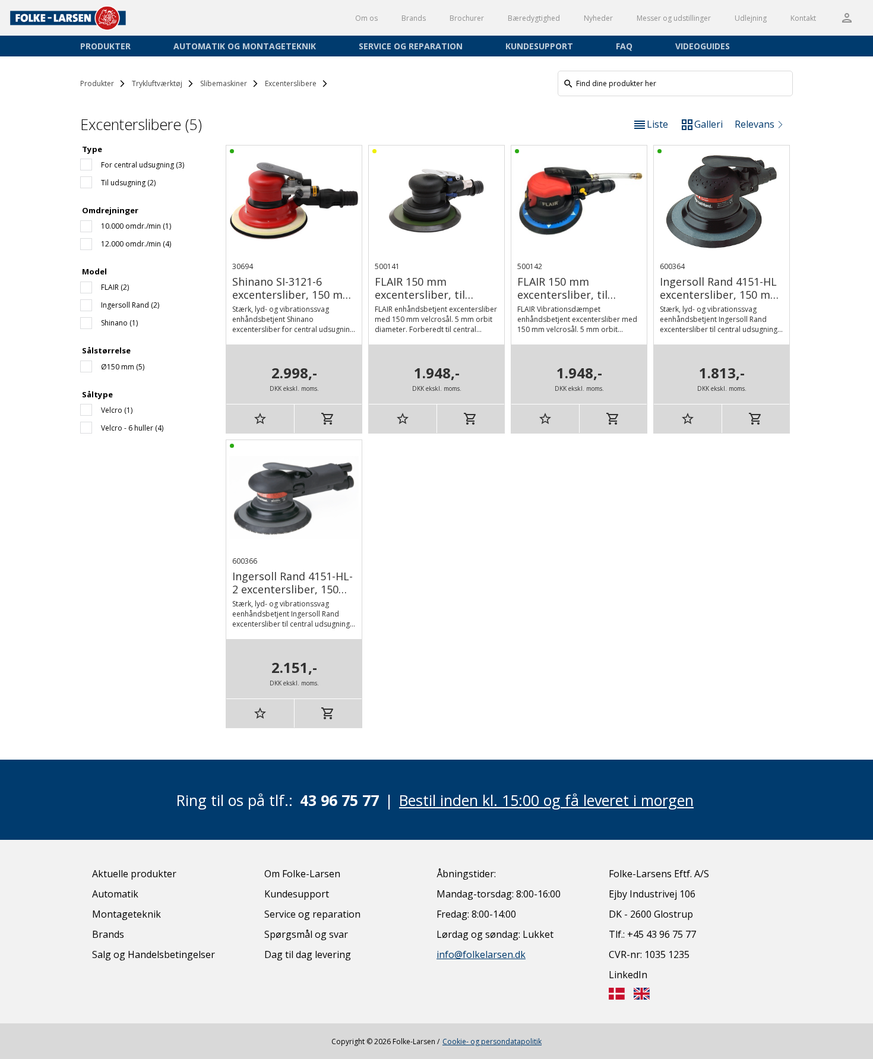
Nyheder (598, 18)
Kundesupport (539, 46)
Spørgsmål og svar (306, 934)
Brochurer (467, 18)
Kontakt (803, 18)
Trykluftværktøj (157, 83)
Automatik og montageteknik (244, 46)
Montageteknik (126, 914)
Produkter (105, 46)
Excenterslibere (291, 83)
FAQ (624, 46)
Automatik (115, 893)
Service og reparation (411, 46)
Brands (413, 18)
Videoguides (702, 46)
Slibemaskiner (223, 83)
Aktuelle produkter (134, 873)
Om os (366, 18)
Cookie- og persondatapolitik (492, 1041)
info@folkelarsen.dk (481, 954)
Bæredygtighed (534, 18)
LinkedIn (628, 974)
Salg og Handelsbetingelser (153, 954)
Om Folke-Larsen (302, 873)
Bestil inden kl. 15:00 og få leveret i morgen (546, 800)
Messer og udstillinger (674, 18)
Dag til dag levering (307, 954)
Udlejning (751, 18)
